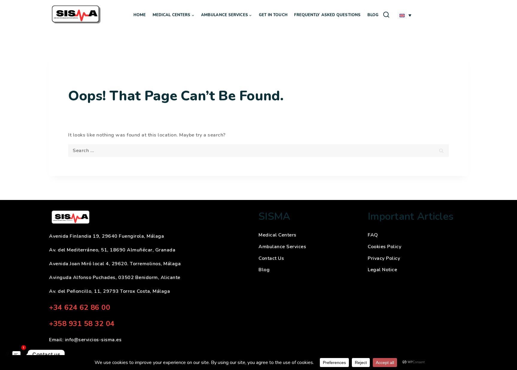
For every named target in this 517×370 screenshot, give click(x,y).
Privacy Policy (384, 258)
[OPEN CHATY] (17, 354)
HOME (139, 15)
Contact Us (271, 258)
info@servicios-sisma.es (93, 339)
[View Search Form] (386, 15)
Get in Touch (273, 15)
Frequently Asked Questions (327, 15)
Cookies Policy (384, 246)
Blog (372, 15)
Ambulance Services (282, 246)
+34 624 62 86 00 (79, 307)
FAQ (373, 235)
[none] (432, 14)
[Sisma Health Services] (76, 15)
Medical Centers (277, 235)
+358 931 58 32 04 (82, 323)
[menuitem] (405, 15)
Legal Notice (382, 269)
